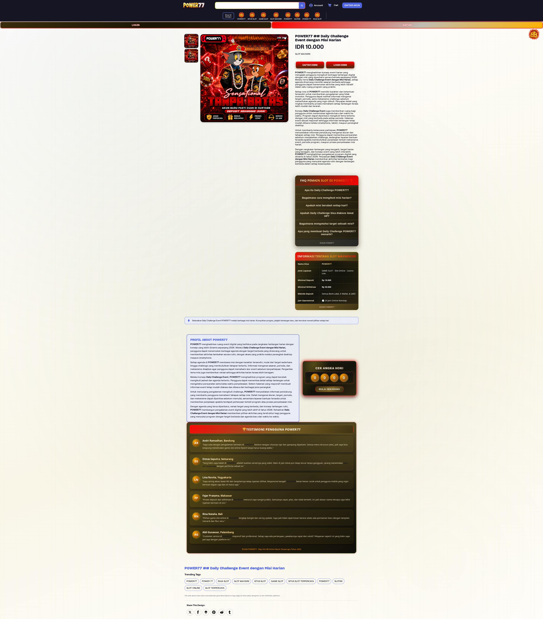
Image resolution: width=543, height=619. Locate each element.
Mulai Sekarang (329, 389)
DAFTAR (407, 25)
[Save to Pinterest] (213, 612)
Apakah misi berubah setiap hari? (327, 205)
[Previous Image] (202, 78)
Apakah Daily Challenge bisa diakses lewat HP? (327, 214)
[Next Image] (286, 78)
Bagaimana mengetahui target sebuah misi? (326, 223)
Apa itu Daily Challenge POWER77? (327, 190)
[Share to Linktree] (205, 612)
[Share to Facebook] (198, 612)
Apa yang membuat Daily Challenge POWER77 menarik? (327, 233)
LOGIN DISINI (340, 65)
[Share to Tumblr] (229, 612)
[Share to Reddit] (221, 612)
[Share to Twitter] (190, 612)
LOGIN (136, 25)
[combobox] (257, 5)
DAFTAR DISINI (309, 65)
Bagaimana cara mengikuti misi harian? (327, 197)
